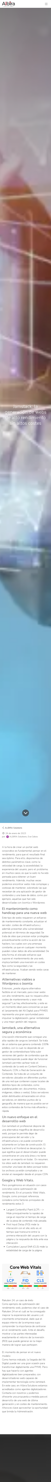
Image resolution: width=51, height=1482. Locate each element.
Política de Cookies (10, 1469)
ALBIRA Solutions (13, 827)
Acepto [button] (44, 1477)
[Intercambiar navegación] (46, 4)
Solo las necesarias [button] (28, 1477)
